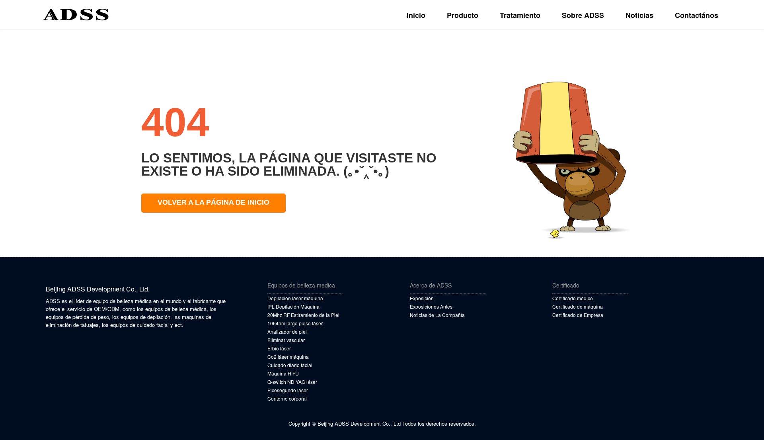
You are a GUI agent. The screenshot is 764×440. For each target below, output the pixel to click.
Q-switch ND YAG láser (292, 381)
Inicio (416, 15)
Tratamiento (520, 15)
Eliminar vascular (286, 339)
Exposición (422, 298)
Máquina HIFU (283, 373)
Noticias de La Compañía (437, 314)
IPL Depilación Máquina (293, 306)
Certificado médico (572, 298)
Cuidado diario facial (289, 365)
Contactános (696, 15)
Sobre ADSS (583, 15)
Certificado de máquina (577, 306)
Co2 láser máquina (288, 356)
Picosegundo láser (287, 390)
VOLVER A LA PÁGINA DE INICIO (213, 202)
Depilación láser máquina (295, 298)
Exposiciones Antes (431, 306)
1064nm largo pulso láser (295, 323)
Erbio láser (279, 348)
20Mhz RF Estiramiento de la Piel (303, 314)
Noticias (639, 15)
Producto (462, 15)
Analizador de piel (287, 331)
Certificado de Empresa (577, 314)
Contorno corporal (287, 398)
